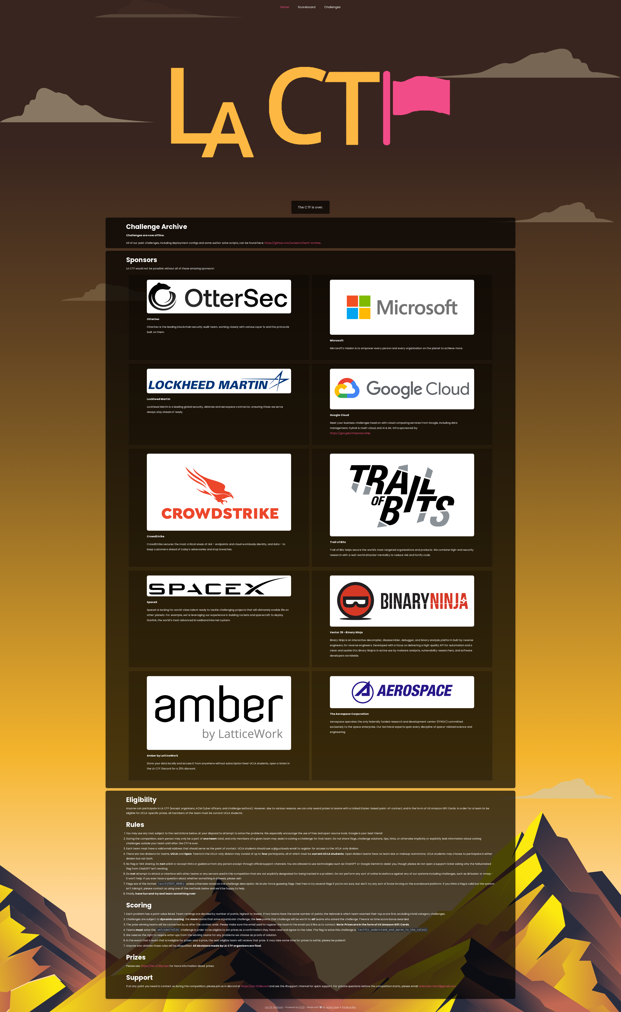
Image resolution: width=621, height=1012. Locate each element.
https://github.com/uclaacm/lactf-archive (292, 243)
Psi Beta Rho (349, 1007)
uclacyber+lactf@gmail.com (437, 986)
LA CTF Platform (274, 1007)
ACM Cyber (332, 1007)
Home (284, 7)
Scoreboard (307, 7)
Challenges (332, 7)
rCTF (302, 1007)
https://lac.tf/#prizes (155, 966)
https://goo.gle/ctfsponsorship (350, 433)
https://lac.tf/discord (255, 986)
